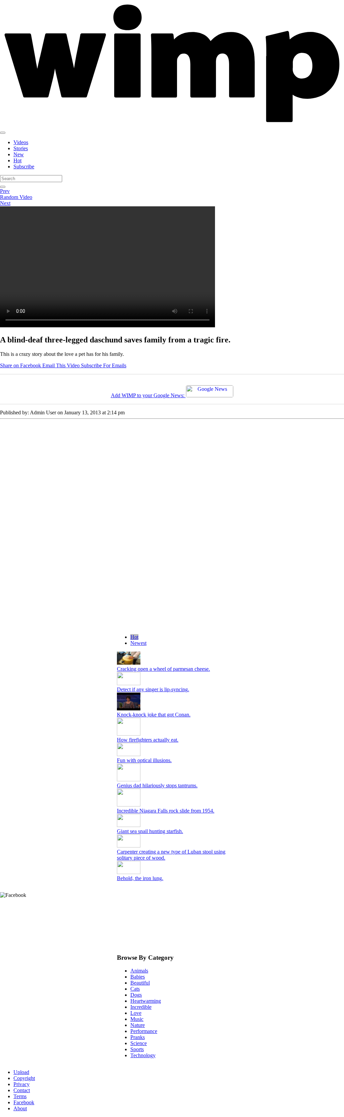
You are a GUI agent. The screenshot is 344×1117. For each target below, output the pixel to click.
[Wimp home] (172, 125)
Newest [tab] (138, 643)
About (20, 1108)
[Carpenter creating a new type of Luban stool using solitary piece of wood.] (128, 846)
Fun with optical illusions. (144, 760)
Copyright (24, 1078)
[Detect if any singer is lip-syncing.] (128, 683)
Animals (139, 971)
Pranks (137, 1037)
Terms (20, 1096)
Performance (143, 1031)
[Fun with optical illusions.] (128, 754)
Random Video (16, 197)
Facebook (23, 1102)
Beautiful (140, 983)
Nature (137, 1025)
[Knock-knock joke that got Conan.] (128, 708)
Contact (21, 1090)
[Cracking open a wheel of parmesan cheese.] (128, 663)
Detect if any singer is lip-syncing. (153, 689)
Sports (137, 1049)
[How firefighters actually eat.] (128, 734)
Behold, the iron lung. (140, 878)
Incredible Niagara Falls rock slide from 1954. (165, 811)
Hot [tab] (134, 637)
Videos (20, 142)
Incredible (141, 1007)
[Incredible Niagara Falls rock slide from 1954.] (128, 805)
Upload (21, 1072)
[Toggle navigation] (2, 133)
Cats (135, 989)
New (18, 154)
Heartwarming (145, 1001)
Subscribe (23, 166)
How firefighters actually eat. (147, 740)
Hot (17, 160)
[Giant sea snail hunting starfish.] (128, 825)
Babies (137, 977)
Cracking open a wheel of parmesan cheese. (163, 669)
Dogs (136, 995)
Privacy (21, 1084)
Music (136, 1019)
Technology (143, 1055)
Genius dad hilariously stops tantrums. (157, 785)
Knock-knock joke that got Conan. (153, 714)
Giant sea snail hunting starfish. (150, 831)
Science (138, 1043)
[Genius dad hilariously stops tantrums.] (128, 779)
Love (135, 1013)
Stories (20, 148)
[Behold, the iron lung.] (128, 872)
